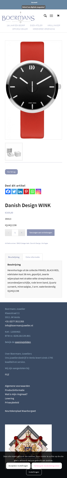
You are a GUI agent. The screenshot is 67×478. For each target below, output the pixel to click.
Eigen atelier (36, 25)
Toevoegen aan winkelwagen (40, 232)
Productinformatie (14, 390)
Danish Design (35, 243)
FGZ (7, 374)
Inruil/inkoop (54, 25)
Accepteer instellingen (18, 466)
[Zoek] (44, 16)
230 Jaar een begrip (16, 25)
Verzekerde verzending (44, 29)
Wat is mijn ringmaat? (16, 394)
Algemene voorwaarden (17, 385)
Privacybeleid (12, 402)
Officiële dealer (20, 29)
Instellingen (34, 472)
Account (34, 2)
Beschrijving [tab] (13, 257)
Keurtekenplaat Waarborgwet (20, 410)
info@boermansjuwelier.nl (19, 325)
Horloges (44, 243)
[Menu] (51, 16)
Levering (9, 398)
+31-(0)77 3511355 (14, 321)
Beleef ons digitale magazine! (33, 7)
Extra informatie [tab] (33, 257)
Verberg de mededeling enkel (46, 466)
